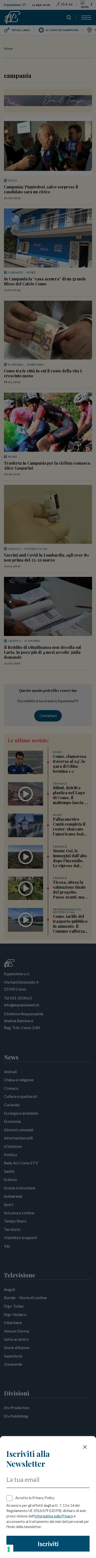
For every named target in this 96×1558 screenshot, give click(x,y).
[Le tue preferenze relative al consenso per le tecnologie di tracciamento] (8, 1549)
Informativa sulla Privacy (53, 1516)
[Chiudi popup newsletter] (85, 1447)
